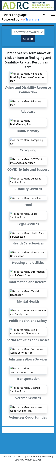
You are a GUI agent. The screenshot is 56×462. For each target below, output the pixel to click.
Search (28, 39)
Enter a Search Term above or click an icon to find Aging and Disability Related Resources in (28, 60)
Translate (32, 19)
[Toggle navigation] (53, 15)
